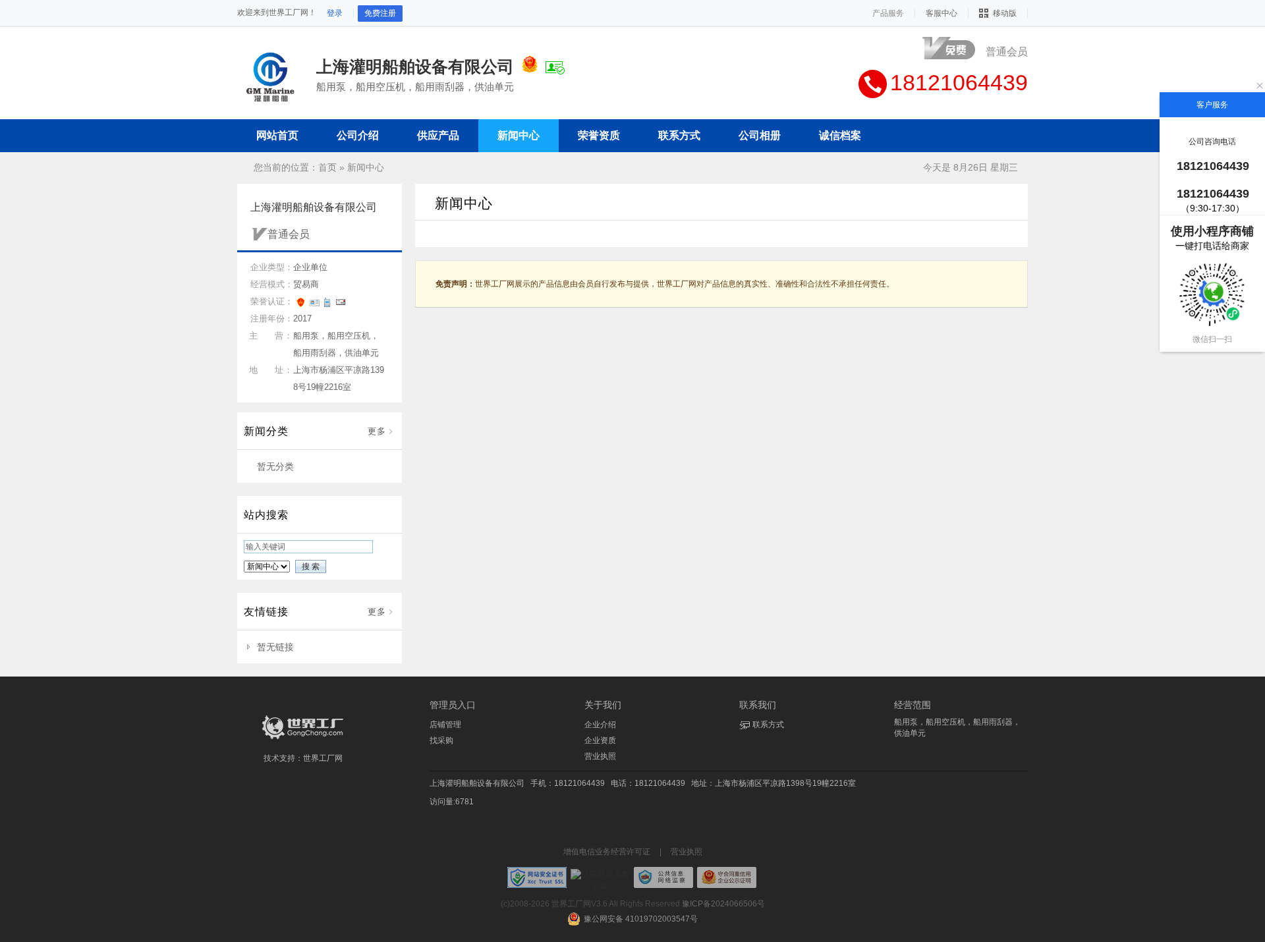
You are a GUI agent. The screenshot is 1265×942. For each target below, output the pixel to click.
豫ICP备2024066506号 (723, 903)
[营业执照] (530, 66)
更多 (377, 431)
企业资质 (600, 740)
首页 (327, 167)
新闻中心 (365, 167)
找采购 (441, 740)
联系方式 (768, 724)
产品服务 (888, 13)
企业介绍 (600, 724)
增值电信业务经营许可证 (606, 851)
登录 (335, 13)
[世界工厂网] (303, 739)
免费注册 (380, 13)
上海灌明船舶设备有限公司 (477, 783)
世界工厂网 (323, 758)
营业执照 (600, 756)
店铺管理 (445, 724)
